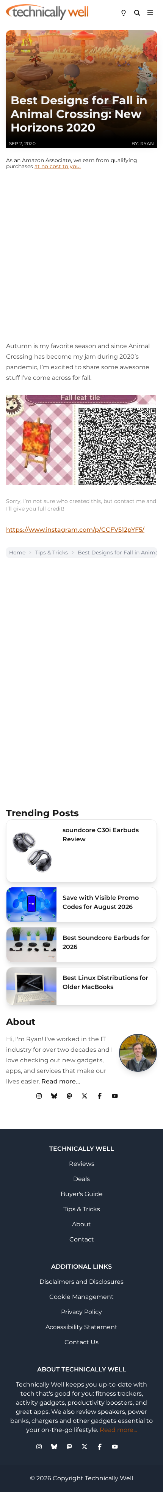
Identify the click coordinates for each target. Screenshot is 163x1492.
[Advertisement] (81, 259)
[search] (137, 12)
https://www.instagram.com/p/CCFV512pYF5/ (75, 529)
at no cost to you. (57, 166)
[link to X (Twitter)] (85, 1096)
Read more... (60, 1081)
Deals (81, 1178)
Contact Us (81, 1342)
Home (17, 552)
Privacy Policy (81, 1312)
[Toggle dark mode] (124, 12)
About (81, 1224)
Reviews (81, 1163)
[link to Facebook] (100, 1096)
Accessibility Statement (81, 1327)
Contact (81, 1239)
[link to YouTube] (115, 1096)
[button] (150, 12)
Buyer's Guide (82, 1194)
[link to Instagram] (39, 1096)
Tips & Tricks (51, 552)
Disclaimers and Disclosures (81, 1281)
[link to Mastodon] (69, 1096)
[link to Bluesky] (54, 1096)
